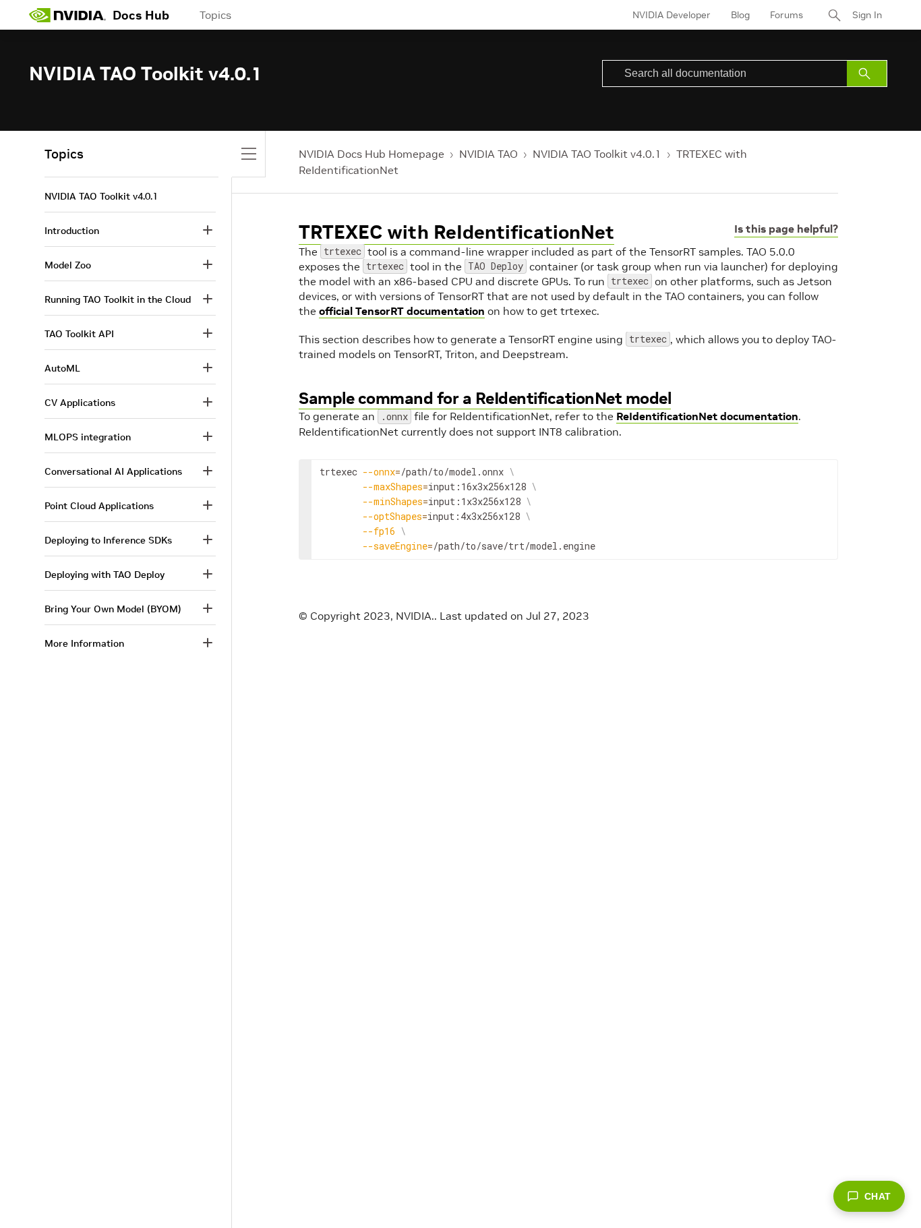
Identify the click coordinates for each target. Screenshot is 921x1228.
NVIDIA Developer (671, 15)
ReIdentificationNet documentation (707, 416)
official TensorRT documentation (402, 311)
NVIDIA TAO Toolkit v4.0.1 (597, 153)
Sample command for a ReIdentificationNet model (485, 398)
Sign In (867, 15)
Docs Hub (141, 15)
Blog (740, 15)
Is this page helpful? (786, 228)
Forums (786, 15)
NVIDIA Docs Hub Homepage (371, 153)
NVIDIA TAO (488, 153)
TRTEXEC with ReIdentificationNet (456, 232)
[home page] (67, 15)
